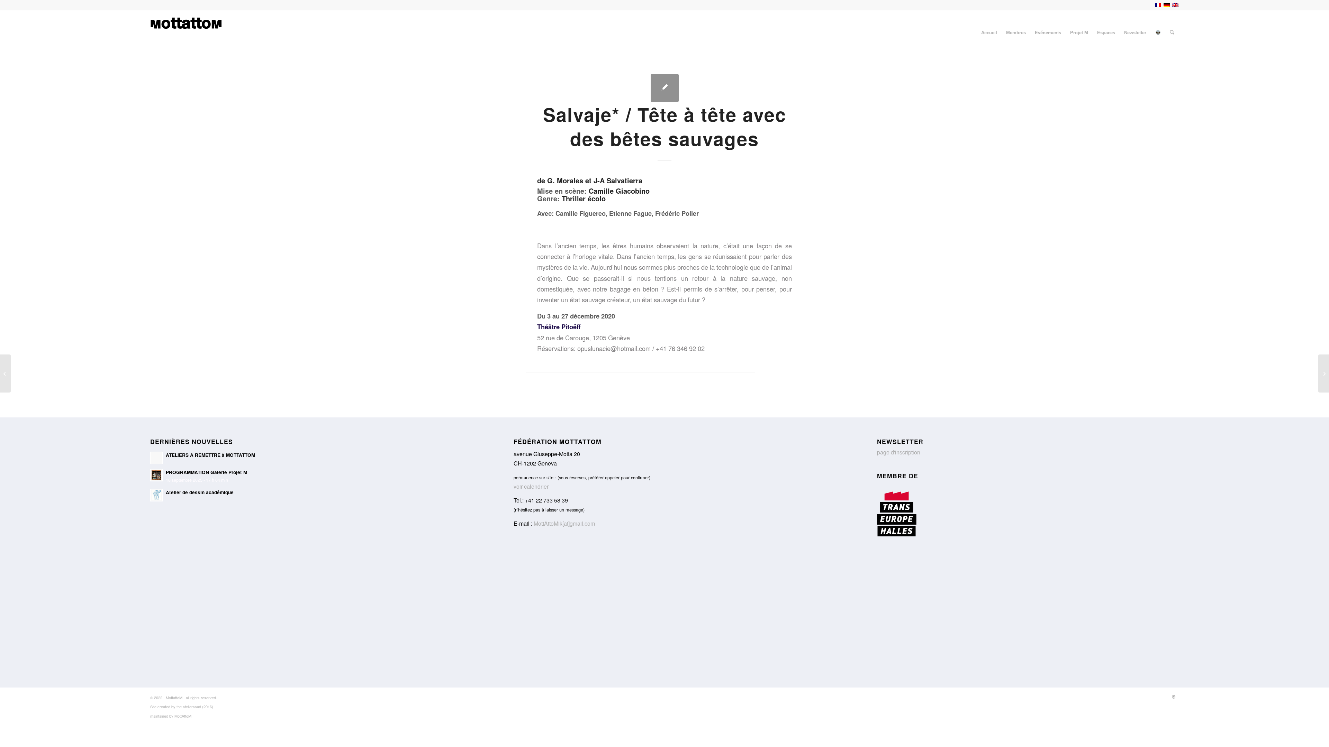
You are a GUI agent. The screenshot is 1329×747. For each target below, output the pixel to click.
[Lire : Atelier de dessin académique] (156, 495)
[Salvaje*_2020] (665, 88)
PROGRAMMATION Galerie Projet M (206, 472)
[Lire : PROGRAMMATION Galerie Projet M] (156, 475)
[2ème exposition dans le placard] (5, 373)
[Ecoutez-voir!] (1323, 373)
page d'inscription (898, 452)
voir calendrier (531, 486)
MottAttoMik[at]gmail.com (564, 523)
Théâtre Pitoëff (559, 326)
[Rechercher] (1172, 32)
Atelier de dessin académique (200, 492)
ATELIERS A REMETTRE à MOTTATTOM (210, 455)
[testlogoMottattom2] (186, 32)
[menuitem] (989, 32)
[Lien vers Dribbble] (1173, 696)
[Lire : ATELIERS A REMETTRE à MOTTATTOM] (156, 458)
